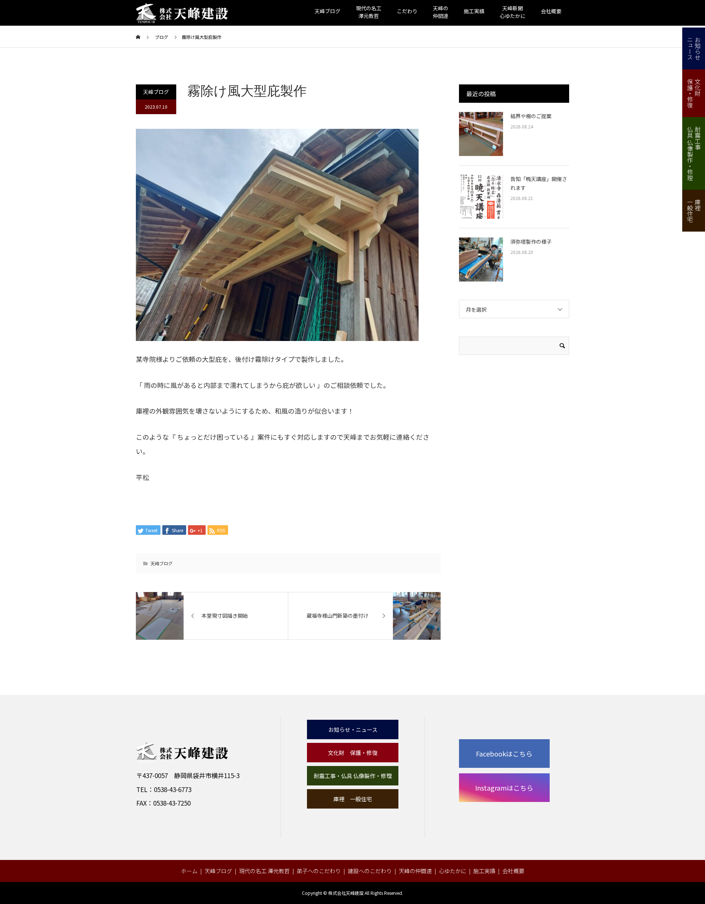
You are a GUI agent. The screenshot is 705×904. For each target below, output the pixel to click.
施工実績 (474, 11)
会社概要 (551, 11)
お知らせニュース (694, 48)
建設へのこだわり (370, 871)
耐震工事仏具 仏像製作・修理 (694, 153)
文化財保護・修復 (694, 93)
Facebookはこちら (504, 753)
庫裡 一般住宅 (352, 799)
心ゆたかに (452, 871)
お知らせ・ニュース (352, 729)
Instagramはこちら (504, 787)
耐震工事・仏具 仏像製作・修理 (353, 776)
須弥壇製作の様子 (531, 241)
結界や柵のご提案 (531, 116)
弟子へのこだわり (319, 871)
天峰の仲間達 (415, 871)
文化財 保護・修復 (352, 752)
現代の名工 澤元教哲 (264, 871)
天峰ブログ (327, 11)
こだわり (407, 11)
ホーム (189, 871)
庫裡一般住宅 (694, 210)
